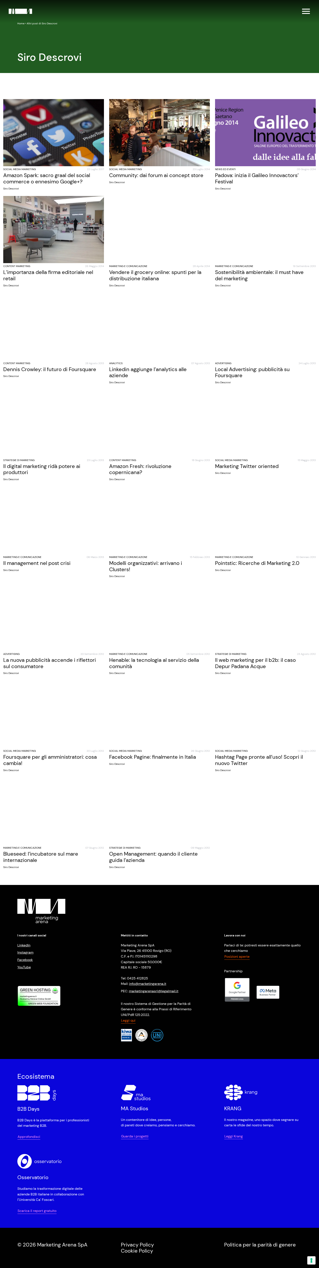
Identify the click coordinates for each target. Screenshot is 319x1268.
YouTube (24, 967)
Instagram (25, 952)
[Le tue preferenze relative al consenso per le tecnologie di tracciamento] (311, 1260)
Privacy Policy (137, 1244)
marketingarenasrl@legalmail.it (153, 991)
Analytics (116, 363)
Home (21, 23)
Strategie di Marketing (19, 460)
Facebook (25, 960)
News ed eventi (225, 169)
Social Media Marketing (19, 169)
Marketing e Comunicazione (128, 266)
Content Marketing (16, 266)
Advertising (223, 363)
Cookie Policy (137, 1250)
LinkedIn (23, 945)
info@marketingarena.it (147, 983)
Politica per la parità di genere (260, 1244)
